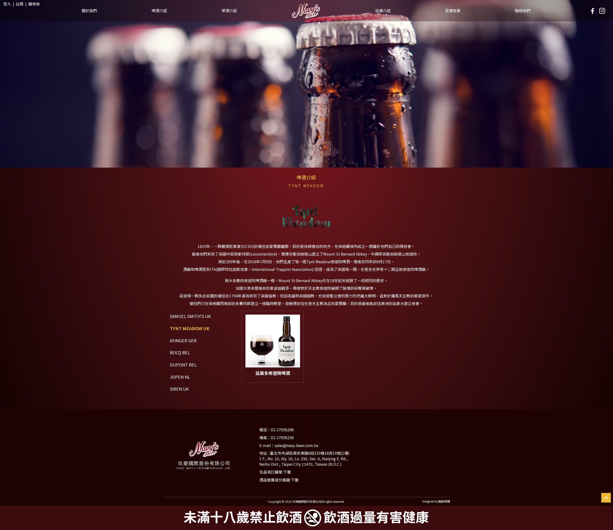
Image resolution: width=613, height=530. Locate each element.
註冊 (19, 3)
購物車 (34, 3)
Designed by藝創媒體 (436, 501)
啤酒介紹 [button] (159, 10)
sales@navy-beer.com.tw (296, 445)
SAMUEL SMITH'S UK (190, 316)
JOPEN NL (180, 377)
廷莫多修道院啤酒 (272, 373)
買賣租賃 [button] (452, 10)
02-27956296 (282, 429)
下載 (287, 472)
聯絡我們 (522, 10)
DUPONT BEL (183, 365)
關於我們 (89, 10)
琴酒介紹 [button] (229, 10)
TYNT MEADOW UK (190, 328)
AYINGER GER (183, 341)
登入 (7, 3)
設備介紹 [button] (383, 10)
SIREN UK (179, 389)
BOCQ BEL (180, 352)
